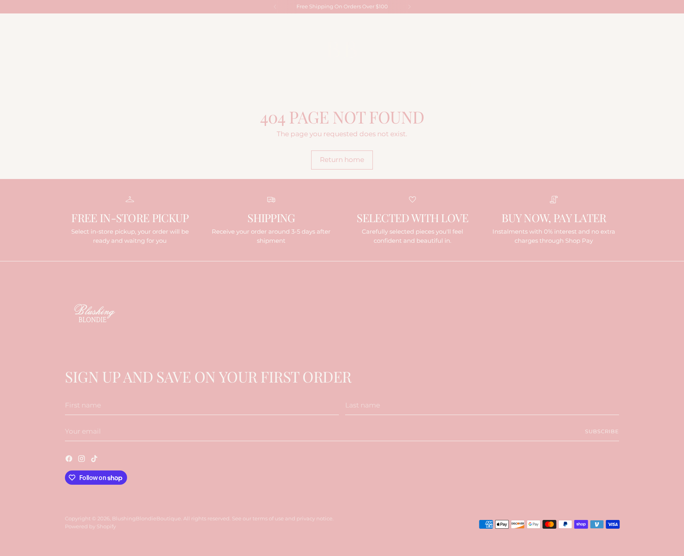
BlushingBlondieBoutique (146, 518)
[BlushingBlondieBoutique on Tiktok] (615, 22)
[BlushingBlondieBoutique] (342, 49)
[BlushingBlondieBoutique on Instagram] (605, 22)
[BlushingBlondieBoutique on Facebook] (594, 22)
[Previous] (275, 6)
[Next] (409, 6)
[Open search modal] (69, 85)
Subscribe (602, 431)
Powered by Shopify (90, 526)
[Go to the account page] (598, 85)
